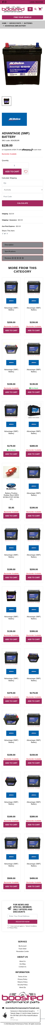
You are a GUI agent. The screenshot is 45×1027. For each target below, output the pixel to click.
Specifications (10, 251)
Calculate (22, 203)
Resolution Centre (22, 951)
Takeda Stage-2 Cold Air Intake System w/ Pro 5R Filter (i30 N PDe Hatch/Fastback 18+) (24, 1015)
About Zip (22, 987)
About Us (22, 961)
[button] (26, 172)
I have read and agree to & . (22, 926)
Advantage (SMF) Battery (11, 309)
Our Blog (23, 964)
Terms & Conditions (31, 926)
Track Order (22, 949)
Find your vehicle (22, 17)
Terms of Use (22, 976)
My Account (22, 946)
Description (9, 245)
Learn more (37, 150)
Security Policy (23, 985)
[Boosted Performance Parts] (13, 9)
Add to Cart (12, 172)
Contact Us (22, 967)
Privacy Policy (13, 927)
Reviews (8, 258)
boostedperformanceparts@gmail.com (22, 1008)
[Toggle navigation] (30, 9)
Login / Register (36, 2)
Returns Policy (23, 982)
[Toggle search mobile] (35, 9)
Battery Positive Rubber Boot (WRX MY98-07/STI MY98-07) (11, 496)
